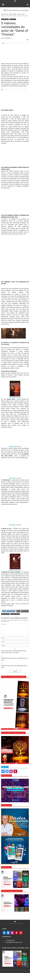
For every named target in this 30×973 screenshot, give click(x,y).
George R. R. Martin (15, 614)
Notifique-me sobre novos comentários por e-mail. (14, 659)
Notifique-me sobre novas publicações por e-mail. (14, 666)
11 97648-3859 (10, 940)
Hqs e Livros (21, 14)
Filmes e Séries (13, 14)
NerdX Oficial (4, 14)
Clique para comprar (15, 397)
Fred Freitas (7, 38)
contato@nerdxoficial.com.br (13, 942)
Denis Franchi (21, 971)
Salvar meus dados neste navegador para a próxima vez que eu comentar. (13, 651)
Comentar (15, 671)
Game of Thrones (5, 614)
